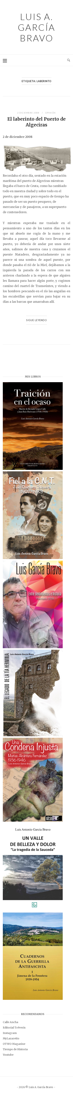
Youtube (8, 1054)
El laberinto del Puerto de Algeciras (36, 122)
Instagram (10, 1033)
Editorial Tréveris (14, 1027)
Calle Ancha (10, 1022)
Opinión (50, 112)
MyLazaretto (11, 1038)
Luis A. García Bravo (36, 27)
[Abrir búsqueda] (68, 60)
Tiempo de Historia (15, 1049)
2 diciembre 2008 (28, 112)
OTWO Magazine (14, 1044)
